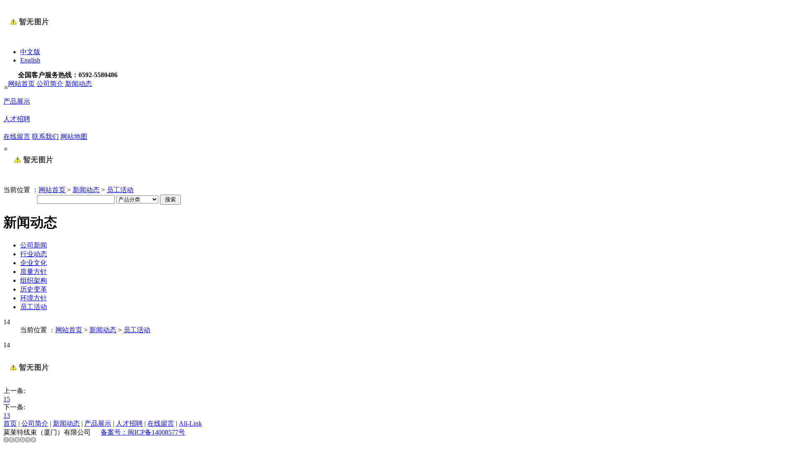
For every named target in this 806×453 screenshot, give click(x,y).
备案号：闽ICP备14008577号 (143, 432)
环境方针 (33, 298)
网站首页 (21, 83)
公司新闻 (33, 245)
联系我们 (45, 136)
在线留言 (16, 136)
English (30, 60)
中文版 (30, 51)
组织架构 (33, 280)
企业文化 (33, 262)
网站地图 (73, 136)
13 (6, 415)
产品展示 (16, 101)
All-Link (190, 423)
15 (6, 399)
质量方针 (33, 271)
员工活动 (120, 189)
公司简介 (50, 83)
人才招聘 (16, 118)
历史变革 (33, 289)
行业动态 (33, 254)
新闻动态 (78, 83)
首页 (10, 423)
